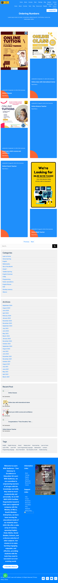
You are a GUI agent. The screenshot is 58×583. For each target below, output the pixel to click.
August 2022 (6, 348)
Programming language (8, 449)
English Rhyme (7, 284)
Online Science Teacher (38, 106)
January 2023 (7, 338)
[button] (37, 480)
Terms (6, 579)
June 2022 (6, 354)
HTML (4, 276)
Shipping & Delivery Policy (28, 509)
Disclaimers (28, 500)
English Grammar (8, 274)
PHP (4, 287)
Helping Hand (27, 445)
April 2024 (6, 313)
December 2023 (7, 320)
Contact (54, 2)
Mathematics (6, 264)
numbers (45, 447)
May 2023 (5, 333)
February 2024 (7, 315)
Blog (45, 2)
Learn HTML (6, 447)
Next (32, 242)
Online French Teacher (9, 166)
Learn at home (7, 256)
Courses (30, 2)
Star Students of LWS (32, 449)
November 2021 (7, 359)
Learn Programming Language (25, 447)
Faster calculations (8, 282)
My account (49, 4)
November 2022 (7, 341)
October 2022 (7, 343)
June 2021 (6, 369)
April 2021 (5, 374)
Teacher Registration (28, 480)
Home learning (7, 259)
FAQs (55, 4)
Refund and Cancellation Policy (28, 504)
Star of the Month (8, 266)
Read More (5, 95)
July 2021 (5, 366)
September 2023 (7, 326)
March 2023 (6, 336)
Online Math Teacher (38, 232)
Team (35, 2)
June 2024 (6, 310)
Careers (54, 6)
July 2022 (5, 351)
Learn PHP (13, 447)
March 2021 (6, 377)
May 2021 (5, 371)
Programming (6, 279)
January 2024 (7, 318)
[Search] (54, 246)
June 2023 (6, 331)
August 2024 (6, 308)
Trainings (40, 2)
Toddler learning (7, 271)
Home (21, 2)
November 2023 (7, 323)
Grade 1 (5, 269)
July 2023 (5, 328)
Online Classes (7, 93)
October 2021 (6, 361)
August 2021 (6, 364)
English (5, 261)
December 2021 (7, 356)
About (25, 2)
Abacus (5, 292)
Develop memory (7, 289)
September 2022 (7, 346)
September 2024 (7, 305)
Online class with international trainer (43, 82)
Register (49, 2)
